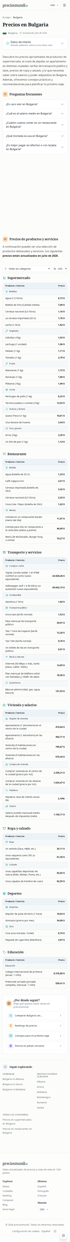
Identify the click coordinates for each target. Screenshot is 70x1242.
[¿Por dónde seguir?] (63, 1235)
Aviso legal (8, 1209)
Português (43, 1191)
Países (6, 1186)
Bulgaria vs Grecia (12, 1084)
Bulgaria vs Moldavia (14, 1089)
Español (42, 1186)
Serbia (40, 1107)
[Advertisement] (35, 194)
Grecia (40, 1086)
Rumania (42, 1102)
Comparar (8, 1200)
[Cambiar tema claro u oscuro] (55, 1231)
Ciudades (8, 1191)
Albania (41, 1081)
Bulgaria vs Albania (13, 1079)
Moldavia (42, 1092)
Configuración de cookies (26, 1231)
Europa (6, 17)
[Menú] (64, 5)
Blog (5, 1204)
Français (42, 1195)
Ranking (7, 1195)
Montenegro (43, 1097)
